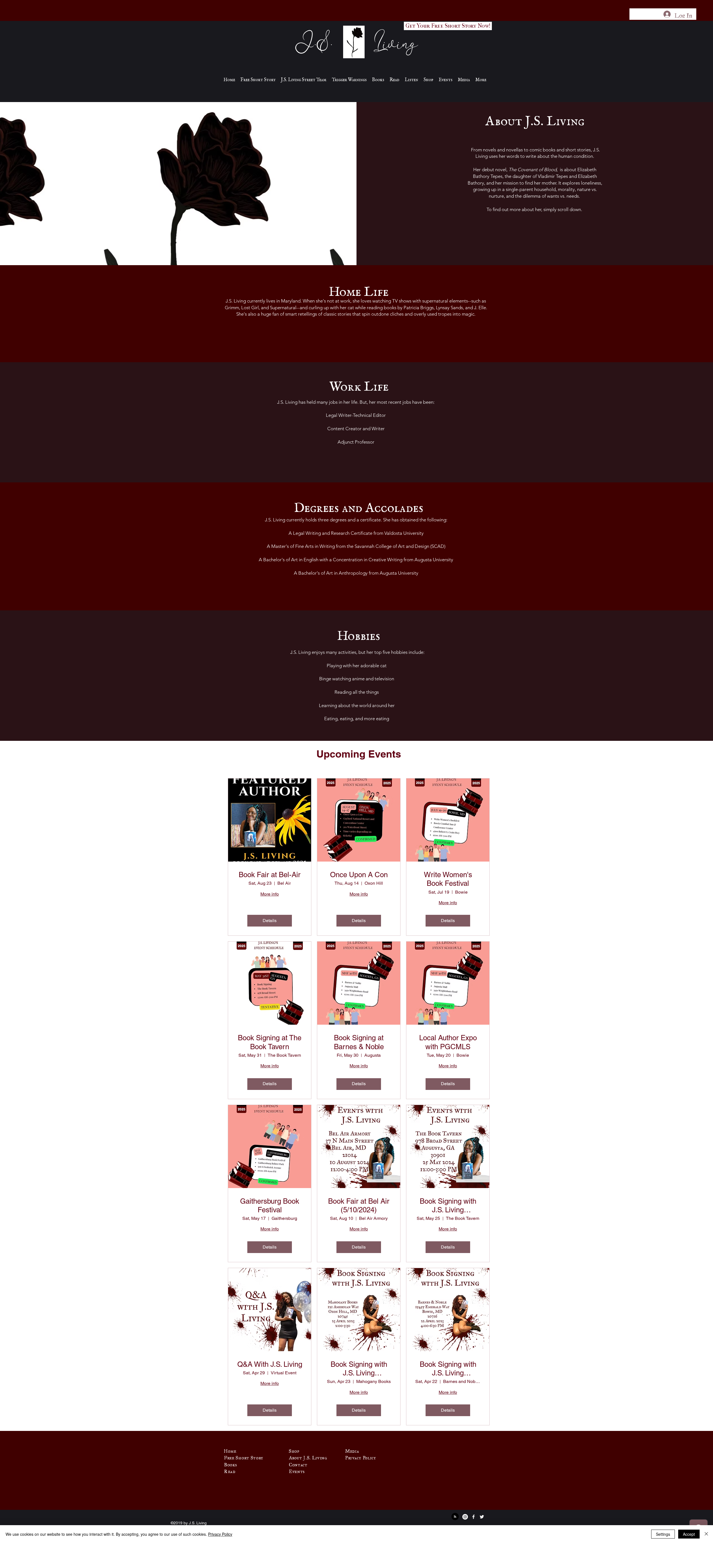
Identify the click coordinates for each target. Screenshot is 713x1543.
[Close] (706, 1534)
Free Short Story (243, 1456)
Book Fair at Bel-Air (270, 874)
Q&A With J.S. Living (269, 1364)
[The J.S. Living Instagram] (465, 1517)
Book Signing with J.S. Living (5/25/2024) (448, 1205)
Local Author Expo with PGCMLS (448, 1042)
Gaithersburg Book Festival (269, 1205)
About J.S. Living (308, 1456)
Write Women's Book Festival (448, 878)
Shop (294, 1449)
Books (230, 1463)
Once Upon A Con (359, 874)
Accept (689, 1534)
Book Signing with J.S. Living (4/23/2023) (359, 1368)
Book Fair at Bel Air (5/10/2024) (358, 1205)
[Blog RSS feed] (455, 1517)
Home (230, 1449)
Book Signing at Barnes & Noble (359, 1042)
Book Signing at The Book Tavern (269, 1042)
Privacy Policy (220, 1534)
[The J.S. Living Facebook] (473, 1517)
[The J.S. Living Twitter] (482, 1517)
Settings (663, 1534)
